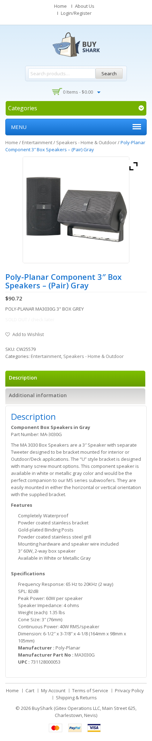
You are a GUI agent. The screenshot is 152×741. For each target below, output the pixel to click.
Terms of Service (90, 690)
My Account (53, 690)
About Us (84, 6)
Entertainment (37, 142)
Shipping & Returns (76, 697)
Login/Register (76, 13)
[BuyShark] (76, 44)
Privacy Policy (129, 690)
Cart (29, 690)
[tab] (75, 379)
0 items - (78, 92)
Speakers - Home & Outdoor (86, 142)
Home (60, 6)
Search (109, 73)
